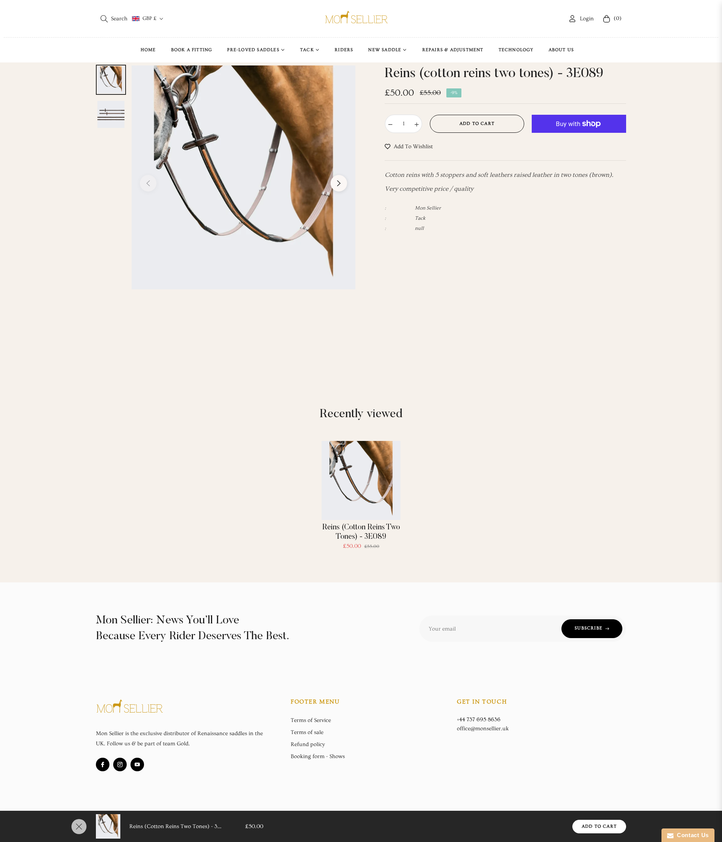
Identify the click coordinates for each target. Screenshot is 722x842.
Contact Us (691, 835)
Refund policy (308, 744)
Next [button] (339, 183)
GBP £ (149, 18)
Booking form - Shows (318, 756)
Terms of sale (307, 732)
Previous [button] (148, 183)
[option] (243, 177)
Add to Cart (599, 826)
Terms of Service (311, 720)
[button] (114, 18)
